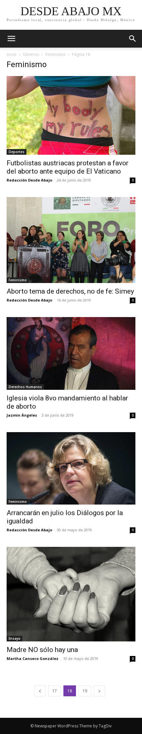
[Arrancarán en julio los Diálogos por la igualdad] (71, 468)
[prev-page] (40, 690)
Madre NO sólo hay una (42, 650)
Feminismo (55, 54)
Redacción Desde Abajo (29, 180)
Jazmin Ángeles (22, 415)
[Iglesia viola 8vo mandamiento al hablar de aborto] (71, 353)
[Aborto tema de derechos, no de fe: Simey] (71, 240)
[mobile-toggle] (11, 39)
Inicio (12, 54)
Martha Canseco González (32, 658)
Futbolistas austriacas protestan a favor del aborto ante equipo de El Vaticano (67, 167)
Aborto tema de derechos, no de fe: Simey (70, 291)
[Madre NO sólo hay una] (71, 594)
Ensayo (14, 638)
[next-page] (99, 690)
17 (54, 691)
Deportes (16, 151)
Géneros (31, 54)
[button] (133, 39)
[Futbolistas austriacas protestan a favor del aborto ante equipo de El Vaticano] (71, 115)
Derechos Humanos (25, 387)
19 (85, 691)
